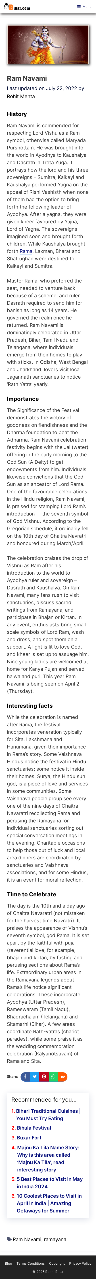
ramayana (55, 1239)
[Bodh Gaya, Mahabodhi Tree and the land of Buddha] (18, 6)
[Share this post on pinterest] (44, 1077)
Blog (8, 1263)
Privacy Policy (80, 1263)
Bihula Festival (34, 1128)
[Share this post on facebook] (25, 1077)
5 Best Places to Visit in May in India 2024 (50, 1182)
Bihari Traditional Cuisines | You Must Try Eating (48, 1114)
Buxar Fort (29, 1138)
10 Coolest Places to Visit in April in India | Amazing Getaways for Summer (49, 1203)
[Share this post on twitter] (34, 1077)
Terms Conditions (31, 1263)
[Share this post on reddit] (62, 1077)
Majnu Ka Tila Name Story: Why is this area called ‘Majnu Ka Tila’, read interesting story (48, 1159)
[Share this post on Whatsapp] (53, 1077)
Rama (26, 251)
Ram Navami (27, 1239)
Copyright (57, 1263)
